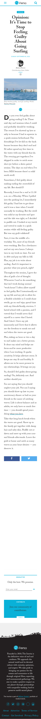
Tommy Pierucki (9, 104)
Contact (5, 715)
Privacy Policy (31, 715)
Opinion (20, 12)
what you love (16, 414)
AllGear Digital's (23, 696)
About (6, 710)
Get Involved (17, 715)
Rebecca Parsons (20, 68)
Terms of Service (29, 710)
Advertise (15, 710)
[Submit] (34, 589)
